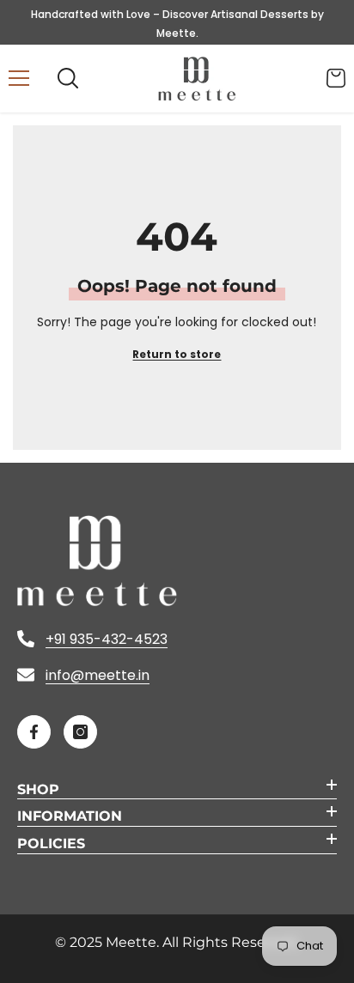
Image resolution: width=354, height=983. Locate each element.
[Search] (68, 78)
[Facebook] (34, 732)
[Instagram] (80, 732)
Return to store (176, 354)
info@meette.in (98, 675)
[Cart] (336, 78)
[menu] (19, 78)
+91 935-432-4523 (107, 639)
